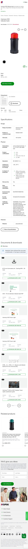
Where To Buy (7, 83)
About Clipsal (6, 509)
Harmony (16, 15)
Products (6, 15)
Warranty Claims (4, 527)
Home (2, 15)
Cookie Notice (12, 526)
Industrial (11, 15)
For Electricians (7, 515)
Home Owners (6, 512)
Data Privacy (18, 526)
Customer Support (7, 519)
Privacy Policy (10, 469)
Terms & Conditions (18, 527)
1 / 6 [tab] (22, 29)
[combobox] (20, 477)
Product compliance (4, 526)
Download (15, 103)
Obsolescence (11, 527)
